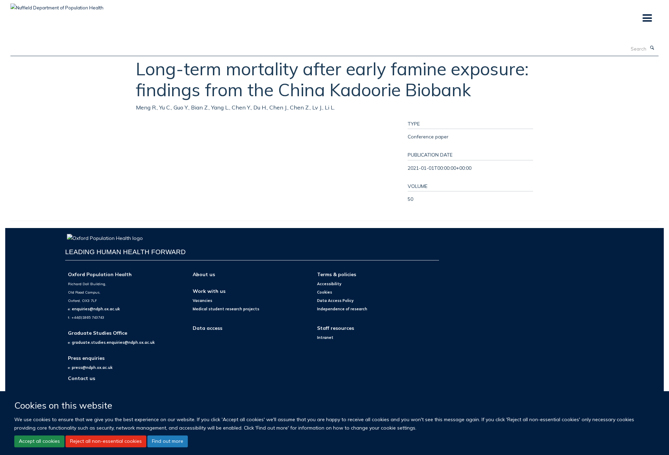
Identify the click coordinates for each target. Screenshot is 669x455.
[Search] (652, 48)
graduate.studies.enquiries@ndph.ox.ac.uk (113, 342)
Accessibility (329, 283)
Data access (207, 328)
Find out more (167, 441)
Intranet (325, 337)
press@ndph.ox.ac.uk (92, 367)
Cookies (324, 292)
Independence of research (342, 308)
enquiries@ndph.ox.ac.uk (96, 308)
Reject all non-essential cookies (106, 441)
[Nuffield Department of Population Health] (56, 5)
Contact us (81, 378)
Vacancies (202, 300)
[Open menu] (647, 18)
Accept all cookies (39, 441)
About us (204, 274)
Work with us (209, 291)
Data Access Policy (335, 300)
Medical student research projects (226, 308)
